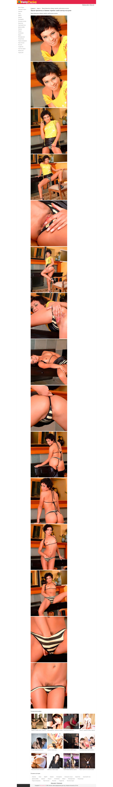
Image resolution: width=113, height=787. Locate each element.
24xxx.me (92, 4)
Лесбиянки (20, 33)
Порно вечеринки (22, 40)
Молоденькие (21, 36)
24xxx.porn (53, 783)
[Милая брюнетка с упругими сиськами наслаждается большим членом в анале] (55, 721)
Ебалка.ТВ (20, 50)
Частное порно (22, 48)
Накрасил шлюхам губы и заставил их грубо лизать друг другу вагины (38, 731)
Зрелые (20, 29)
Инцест (20, 31)
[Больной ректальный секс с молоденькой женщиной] (71, 721)
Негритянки (21, 38)
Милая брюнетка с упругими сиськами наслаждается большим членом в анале (55, 731)
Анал (19, 13)
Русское (20, 44)
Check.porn (59, 783)
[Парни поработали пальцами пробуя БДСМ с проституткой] (87, 760)
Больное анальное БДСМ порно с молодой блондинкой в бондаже (70, 750)
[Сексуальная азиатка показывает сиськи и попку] (39, 760)
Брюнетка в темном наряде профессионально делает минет (53, 770)
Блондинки (21, 19)
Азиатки (20, 11)
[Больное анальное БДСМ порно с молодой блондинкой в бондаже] (71, 741)
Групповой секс (22, 25)
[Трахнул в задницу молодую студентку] (87, 721)
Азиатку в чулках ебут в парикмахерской (52, 750)
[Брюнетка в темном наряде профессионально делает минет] (55, 760)
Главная (33, 8)
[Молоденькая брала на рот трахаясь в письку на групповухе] (87, 741)
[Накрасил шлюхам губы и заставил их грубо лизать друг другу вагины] (39, 721)
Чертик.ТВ (20, 52)
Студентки (20, 46)
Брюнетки (20, 23)
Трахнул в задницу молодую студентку (87, 730)
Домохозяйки (21, 27)
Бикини (20, 17)
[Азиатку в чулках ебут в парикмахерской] (55, 741)
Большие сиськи (22, 21)
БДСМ (19, 15)
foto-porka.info (43, 785)
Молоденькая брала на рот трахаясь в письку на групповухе (87, 750)
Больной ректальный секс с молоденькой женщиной (68, 731)
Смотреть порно (22, 9)
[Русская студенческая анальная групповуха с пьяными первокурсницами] (39, 741)
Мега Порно (21, 7)
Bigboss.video (85, 4)
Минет (19, 35)
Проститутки (21, 42)
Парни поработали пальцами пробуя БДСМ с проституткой (87, 770)
